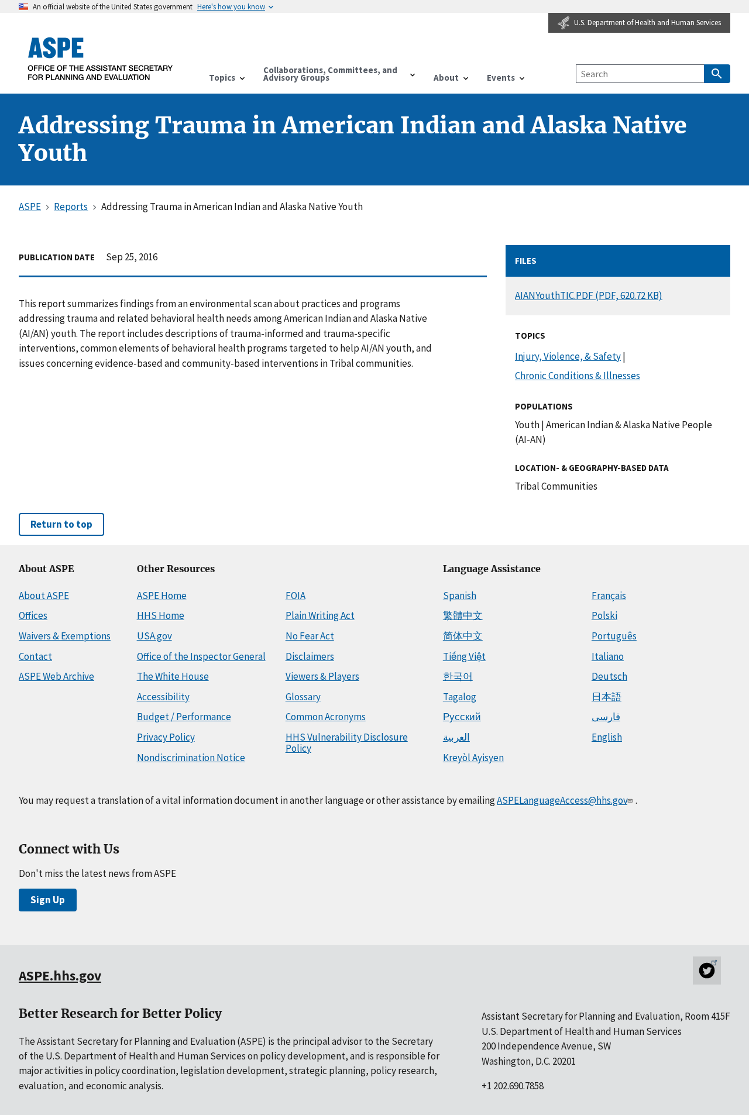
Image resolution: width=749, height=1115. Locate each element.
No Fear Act (310, 635)
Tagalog (459, 696)
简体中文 (463, 635)
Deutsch (609, 676)
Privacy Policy (166, 737)
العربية (456, 737)
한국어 (458, 676)
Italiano (608, 656)
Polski (604, 615)
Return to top (61, 524)
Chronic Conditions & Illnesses (577, 375)
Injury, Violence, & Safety (568, 356)
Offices (33, 615)
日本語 (606, 696)
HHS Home (160, 615)
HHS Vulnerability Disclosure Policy (347, 743)
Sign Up (47, 899)
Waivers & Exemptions (65, 635)
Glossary (303, 696)
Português (614, 635)
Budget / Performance (184, 716)
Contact (35, 656)
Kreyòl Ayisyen (473, 757)
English (607, 737)
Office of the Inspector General (201, 656)
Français (609, 595)
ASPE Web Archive (56, 676)
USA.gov (154, 635)
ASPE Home (162, 595)
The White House (173, 676)
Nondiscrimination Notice (191, 757)
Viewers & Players (322, 676)
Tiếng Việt (464, 656)
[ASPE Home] (101, 58)
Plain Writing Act (320, 615)
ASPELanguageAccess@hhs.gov (562, 800)
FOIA (295, 595)
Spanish (459, 595)
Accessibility (163, 696)
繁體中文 (463, 615)
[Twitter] (707, 970)
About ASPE (44, 595)
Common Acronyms (326, 716)
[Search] (717, 73)
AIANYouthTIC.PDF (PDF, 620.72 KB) (588, 295)
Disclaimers (310, 656)
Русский (462, 716)
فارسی (606, 716)
